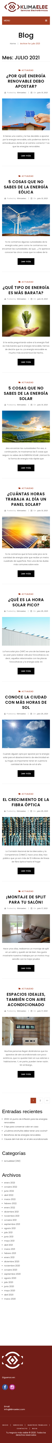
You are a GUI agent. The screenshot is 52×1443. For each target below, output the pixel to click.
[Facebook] (5, 1387)
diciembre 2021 (11, 1211)
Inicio (5, 1425)
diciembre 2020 (11, 1261)
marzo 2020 (10, 1298)
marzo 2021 (9, 1249)
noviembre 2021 (11, 1216)
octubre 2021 (10, 1220)
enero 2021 (9, 1257)
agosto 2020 (10, 1278)
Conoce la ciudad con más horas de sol (26, 702)
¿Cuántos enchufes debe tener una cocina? (25, 1130)
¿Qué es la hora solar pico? (26, 602)
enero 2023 (9, 1182)
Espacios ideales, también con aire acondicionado (26, 1000)
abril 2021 (8, 1245)
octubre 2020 (10, 1269)
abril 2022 (8, 1195)
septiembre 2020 (12, 1274)
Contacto (22, 1428)
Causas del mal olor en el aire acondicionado (26, 1139)
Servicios (18, 1425)
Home (13, 43)
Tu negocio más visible (17, 1432)
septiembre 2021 (12, 1224)
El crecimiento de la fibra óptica (26, 802)
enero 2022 (9, 1207)
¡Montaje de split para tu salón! (26, 899)
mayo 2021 (9, 1240)
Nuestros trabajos (37, 1425)
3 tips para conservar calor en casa (21, 1126)
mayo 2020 (9, 1290)
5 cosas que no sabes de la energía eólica (26, 187)
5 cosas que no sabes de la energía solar (26, 393)
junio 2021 (8, 1236)
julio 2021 (8, 1232)
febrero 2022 (10, 1203)
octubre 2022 (10, 1186)
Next (47, 1100)
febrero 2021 (10, 1253)
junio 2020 (9, 1286)
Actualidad (27, 70)
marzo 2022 (10, 1199)
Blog (34, 1428)
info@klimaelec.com (14, 1409)
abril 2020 (8, 1294)
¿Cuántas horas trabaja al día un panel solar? (26, 499)
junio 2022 (9, 1191)
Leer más (26, 155)
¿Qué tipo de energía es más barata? (26, 290)
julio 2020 (8, 1282)
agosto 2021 (10, 1228)
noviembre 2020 (12, 1265)
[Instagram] (12, 1387)
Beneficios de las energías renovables (22, 1135)
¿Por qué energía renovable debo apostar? (26, 81)
